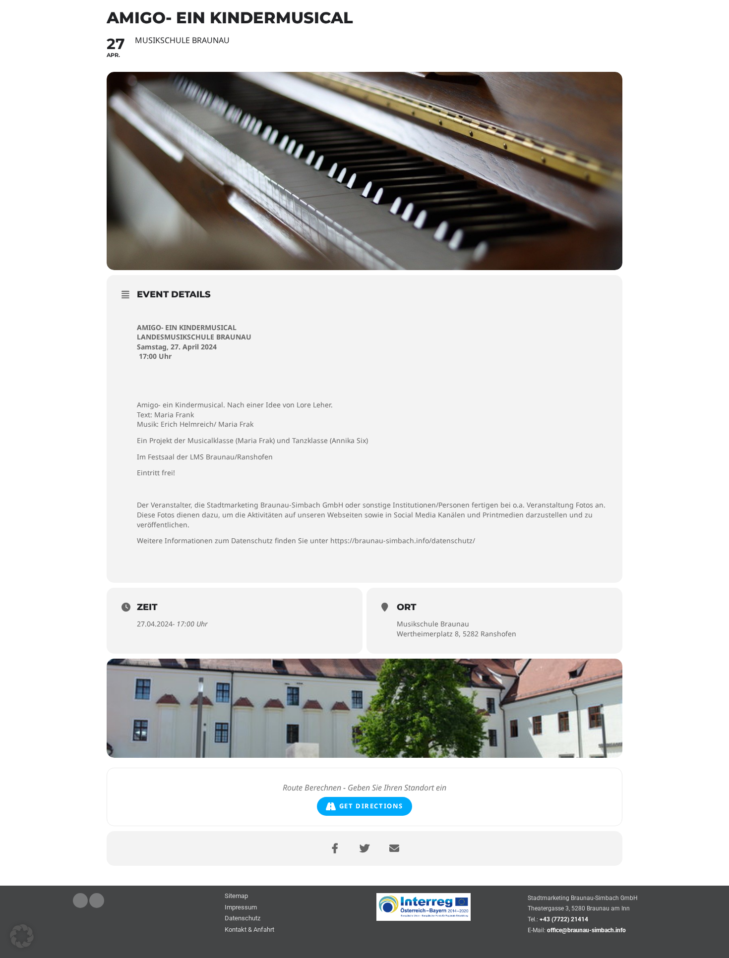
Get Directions (371, 805)
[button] (22, 936)
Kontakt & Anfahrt (249, 930)
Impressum (241, 907)
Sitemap (236, 896)
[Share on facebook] (334, 848)
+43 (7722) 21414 (564, 919)
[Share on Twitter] (364, 848)
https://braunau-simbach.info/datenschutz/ (402, 540)
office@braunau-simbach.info (586, 930)
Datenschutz (242, 918)
